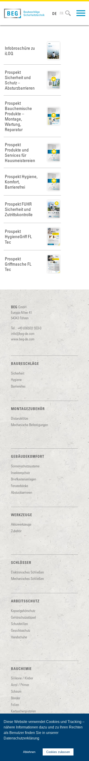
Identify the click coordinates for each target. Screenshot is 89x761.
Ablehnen (29, 752)
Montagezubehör (28, 408)
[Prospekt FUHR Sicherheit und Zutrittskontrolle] (53, 209)
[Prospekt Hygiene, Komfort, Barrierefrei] (53, 181)
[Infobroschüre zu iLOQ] (53, 51)
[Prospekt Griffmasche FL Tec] (53, 264)
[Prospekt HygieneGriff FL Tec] (53, 236)
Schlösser (21, 562)
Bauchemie (21, 668)
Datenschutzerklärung (21, 738)
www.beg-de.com (22, 339)
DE (54, 13)
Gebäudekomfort (27, 456)
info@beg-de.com (22, 333)
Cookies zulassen (58, 752)
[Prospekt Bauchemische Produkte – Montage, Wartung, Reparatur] (53, 116)
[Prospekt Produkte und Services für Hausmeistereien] (53, 152)
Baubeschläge (25, 363)
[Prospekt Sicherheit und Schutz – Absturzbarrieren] (53, 80)
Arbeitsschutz (25, 601)
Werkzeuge (21, 515)
